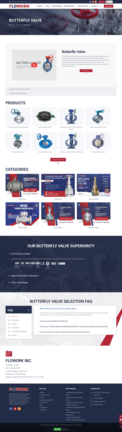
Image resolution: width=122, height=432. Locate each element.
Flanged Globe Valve (72, 405)
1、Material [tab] (14, 316)
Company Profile (69, 6)
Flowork (42, 392)
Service (42, 397)
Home (12, 25)
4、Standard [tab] (14, 328)
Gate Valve (58, 199)
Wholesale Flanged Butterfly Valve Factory (71, 152)
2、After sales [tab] (14, 320)
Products (40, 6)
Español (110, 1)
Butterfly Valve (27, 25)
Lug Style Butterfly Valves (74, 417)
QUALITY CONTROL (82, 6)
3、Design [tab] (13, 324)
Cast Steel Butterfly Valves (18, 152)
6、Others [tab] (13, 335)
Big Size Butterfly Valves (44, 127)
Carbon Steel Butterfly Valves (98, 127)
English (102, 1)
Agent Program (57, 6)
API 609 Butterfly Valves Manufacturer (17, 127)
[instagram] (96, 2)
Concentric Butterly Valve (45, 152)
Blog (47, 6)
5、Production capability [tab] (18, 331)
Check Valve (22, 228)
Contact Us (94, 6)
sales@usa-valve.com (16, 1)
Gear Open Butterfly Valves (98, 152)
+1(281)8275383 (27, 1)
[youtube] (93, 2)
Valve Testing (43, 402)
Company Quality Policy (46, 400)
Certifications (43, 407)
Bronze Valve (93, 199)
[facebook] (90, 2)
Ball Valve (22, 199)
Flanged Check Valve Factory (75, 402)
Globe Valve (58, 228)
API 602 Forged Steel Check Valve (76, 420)
